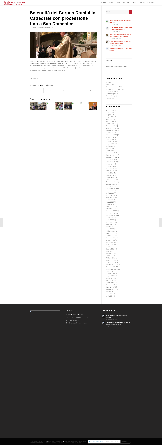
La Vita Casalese (111, 91)
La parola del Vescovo (113, 89)
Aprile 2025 (109, 146)
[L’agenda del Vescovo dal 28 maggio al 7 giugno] (1, 222)
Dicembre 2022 (111, 209)
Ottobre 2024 (110, 159)
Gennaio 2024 (110, 180)
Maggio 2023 (110, 197)
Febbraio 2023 (110, 204)
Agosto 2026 (110, 110)
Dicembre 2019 (111, 287)
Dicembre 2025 (111, 128)
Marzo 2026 (110, 121)
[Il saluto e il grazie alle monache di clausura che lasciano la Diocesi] (84, 106)
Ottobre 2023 (110, 186)
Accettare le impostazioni (96, 441)
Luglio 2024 (110, 166)
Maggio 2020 (110, 276)
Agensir (108, 82)
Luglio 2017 (109, 296)
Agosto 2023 (110, 191)
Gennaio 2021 (110, 260)
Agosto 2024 (110, 164)
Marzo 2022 (110, 229)
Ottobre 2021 (110, 240)
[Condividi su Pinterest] (77, 90)
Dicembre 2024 (111, 155)
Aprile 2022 (109, 226)
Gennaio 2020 (110, 285)
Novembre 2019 (111, 289)
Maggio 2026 (110, 117)
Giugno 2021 (110, 249)
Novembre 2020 (111, 265)
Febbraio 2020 (111, 282)
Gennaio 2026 (110, 126)
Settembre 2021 (111, 242)
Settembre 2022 (111, 215)
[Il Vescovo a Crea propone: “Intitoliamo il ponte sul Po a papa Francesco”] (42, 106)
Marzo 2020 (110, 280)
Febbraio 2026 (110, 124)
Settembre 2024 (111, 162)
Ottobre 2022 (110, 213)
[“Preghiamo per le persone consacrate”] (68, 106)
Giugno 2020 (110, 273)
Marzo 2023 (110, 202)
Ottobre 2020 (110, 267)
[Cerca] (157, 3)
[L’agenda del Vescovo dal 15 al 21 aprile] (93, 106)
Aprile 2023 (109, 200)
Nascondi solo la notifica (112, 441)
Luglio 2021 (109, 247)
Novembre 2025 (111, 130)
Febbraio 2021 (110, 258)
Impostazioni (125, 441)
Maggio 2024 (110, 171)
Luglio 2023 (110, 193)
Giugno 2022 (110, 222)
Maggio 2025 (110, 144)
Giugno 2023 (110, 195)
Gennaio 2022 (110, 233)
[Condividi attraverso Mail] (90, 90)
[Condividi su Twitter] (50, 90)
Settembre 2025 (111, 135)
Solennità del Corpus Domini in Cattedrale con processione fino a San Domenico (63, 18)
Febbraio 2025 (110, 150)
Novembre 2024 (111, 157)
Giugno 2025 (110, 141)
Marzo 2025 (110, 148)
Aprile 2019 (109, 291)
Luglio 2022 (110, 220)
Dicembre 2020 (111, 262)
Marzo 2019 (109, 294)
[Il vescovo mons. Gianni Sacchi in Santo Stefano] (63, 45)
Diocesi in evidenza (41, 27)
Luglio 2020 (110, 271)
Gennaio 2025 (110, 153)
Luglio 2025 (110, 139)
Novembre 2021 (111, 238)
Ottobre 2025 (110, 132)
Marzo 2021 (109, 256)
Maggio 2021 (110, 251)
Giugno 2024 (110, 168)
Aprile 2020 (110, 278)
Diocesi (32, 27)
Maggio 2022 (110, 224)
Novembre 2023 (111, 184)
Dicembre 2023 (111, 182)
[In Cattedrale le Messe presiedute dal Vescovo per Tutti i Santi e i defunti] (76, 106)
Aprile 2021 (109, 253)
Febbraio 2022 (110, 231)
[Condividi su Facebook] (36, 90)
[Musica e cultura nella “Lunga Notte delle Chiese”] (160, 222)
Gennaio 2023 (110, 206)
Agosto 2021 (110, 244)
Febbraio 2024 (110, 177)
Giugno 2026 (110, 115)
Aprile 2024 (109, 173)
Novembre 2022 (111, 211)
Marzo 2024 (110, 175)
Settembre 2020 (111, 269)
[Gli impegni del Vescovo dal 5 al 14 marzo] (34, 106)
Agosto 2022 (110, 218)
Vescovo (51, 27)
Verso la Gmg (110, 96)
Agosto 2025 (110, 137)
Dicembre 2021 (111, 235)
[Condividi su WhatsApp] (63, 90)
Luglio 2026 (110, 112)
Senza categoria (111, 94)
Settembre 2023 (111, 188)
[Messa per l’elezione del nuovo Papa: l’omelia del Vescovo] (59, 106)
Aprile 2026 (109, 119)
